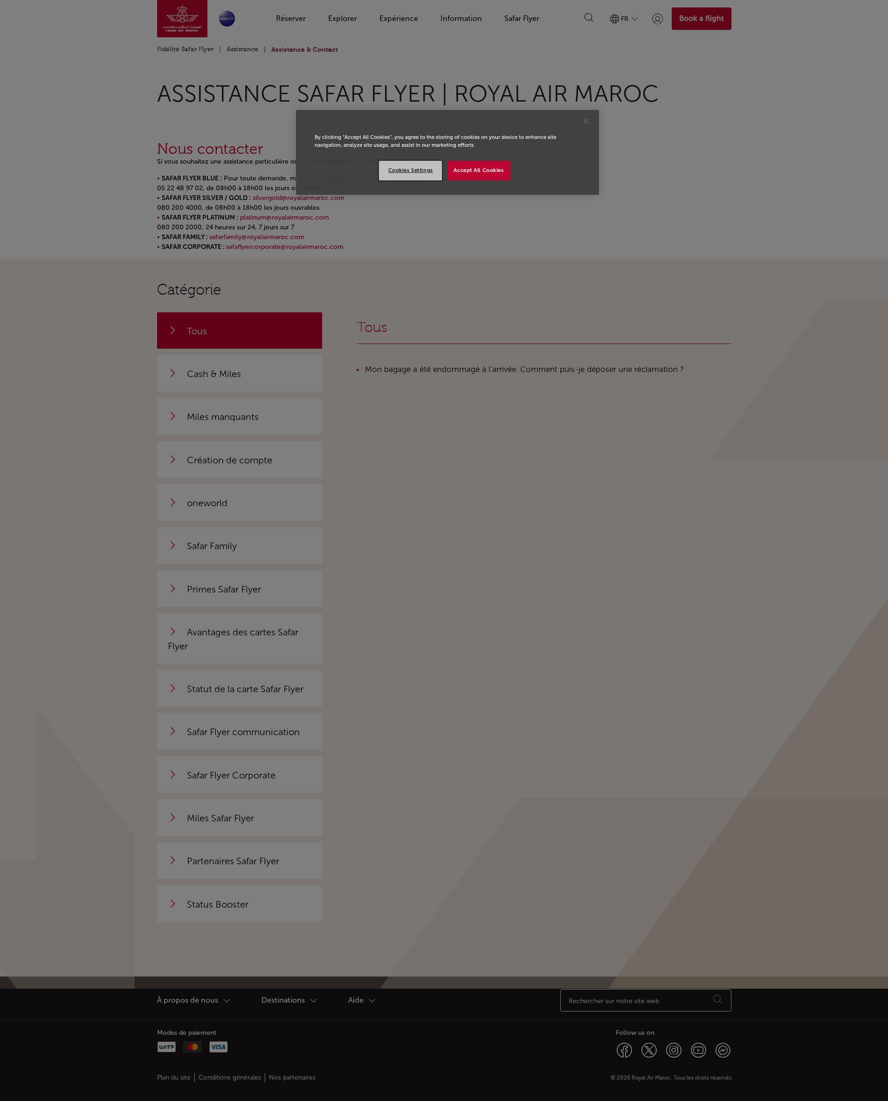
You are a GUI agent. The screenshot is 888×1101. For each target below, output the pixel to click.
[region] (447, 152)
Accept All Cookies (478, 170)
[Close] (586, 121)
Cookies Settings (410, 170)
